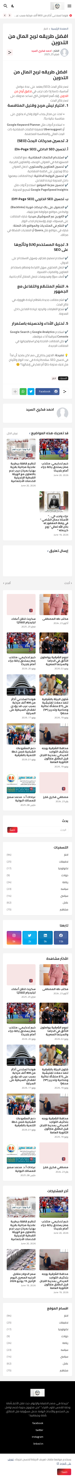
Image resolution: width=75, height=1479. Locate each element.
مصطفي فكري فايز (55, 797)
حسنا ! (64, 1471)
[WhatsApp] (23, 391)
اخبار (46, 29)
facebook (37, 1423)
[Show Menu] (69, 6)
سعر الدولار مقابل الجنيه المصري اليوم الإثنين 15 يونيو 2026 (23, 1277)
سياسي (37, 895)
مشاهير (37, 909)
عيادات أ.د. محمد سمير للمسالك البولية (21, 798)
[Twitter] (31, 391)
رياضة (37, 882)
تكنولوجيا (37, 868)
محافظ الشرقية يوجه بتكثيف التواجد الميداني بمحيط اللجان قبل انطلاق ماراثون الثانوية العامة (54, 755)
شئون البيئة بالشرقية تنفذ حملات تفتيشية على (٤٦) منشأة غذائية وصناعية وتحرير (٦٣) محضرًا (54, 706)
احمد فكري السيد (40, 409)
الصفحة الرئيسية (59, 29)
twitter (39, 1429)
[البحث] (5, 6)
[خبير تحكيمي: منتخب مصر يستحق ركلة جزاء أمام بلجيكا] (53, 1207)
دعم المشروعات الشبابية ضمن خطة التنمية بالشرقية (24, 751)
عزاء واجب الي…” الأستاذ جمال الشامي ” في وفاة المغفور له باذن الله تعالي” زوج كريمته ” (54, 523)
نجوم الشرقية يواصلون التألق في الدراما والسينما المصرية (54, 660)
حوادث (37, 875)
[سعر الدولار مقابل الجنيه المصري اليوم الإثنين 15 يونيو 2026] (21, 1259)
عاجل (37, 902)
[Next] (5, 15)
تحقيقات (37, 861)
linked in (38, 1443)
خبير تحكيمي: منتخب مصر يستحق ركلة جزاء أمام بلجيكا (54, 467)
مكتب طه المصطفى (55, 619)
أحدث (67, 583)
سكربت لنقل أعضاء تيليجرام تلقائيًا (23, 620)
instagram (37, 1436)
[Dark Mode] (13, 6)
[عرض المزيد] (15, 391)
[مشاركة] (10, 52)
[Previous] (10, 15)
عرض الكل (12, 433)
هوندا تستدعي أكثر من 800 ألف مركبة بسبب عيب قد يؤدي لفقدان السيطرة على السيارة (22, 706)
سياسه (37, 888)
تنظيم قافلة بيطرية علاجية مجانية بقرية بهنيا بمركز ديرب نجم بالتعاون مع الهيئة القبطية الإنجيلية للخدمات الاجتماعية (22, 472)
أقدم (8, 583)
